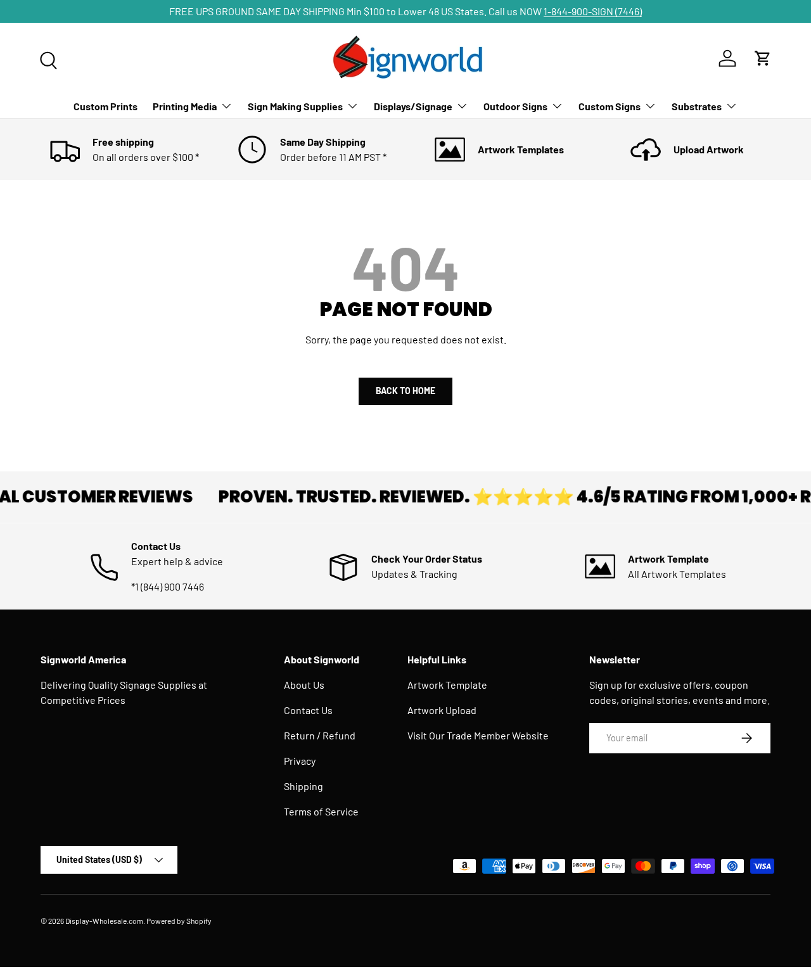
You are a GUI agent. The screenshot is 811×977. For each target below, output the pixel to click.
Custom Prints (105, 106)
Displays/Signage (413, 106)
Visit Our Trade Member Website (478, 735)
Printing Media (185, 106)
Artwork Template (447, 685)
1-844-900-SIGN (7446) (593, 11)
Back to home (405, 390)
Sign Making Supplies (295, 106)
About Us (304, 685)
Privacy (300, 761)
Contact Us (308, 710)
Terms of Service (321, 811)
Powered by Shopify (179, 920)
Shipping (303, 786)
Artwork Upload (441, 710)
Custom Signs (609, 106)
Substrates (697, 106)
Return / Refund (319, 735)
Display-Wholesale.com (104, 920)
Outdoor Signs (515, 106)
